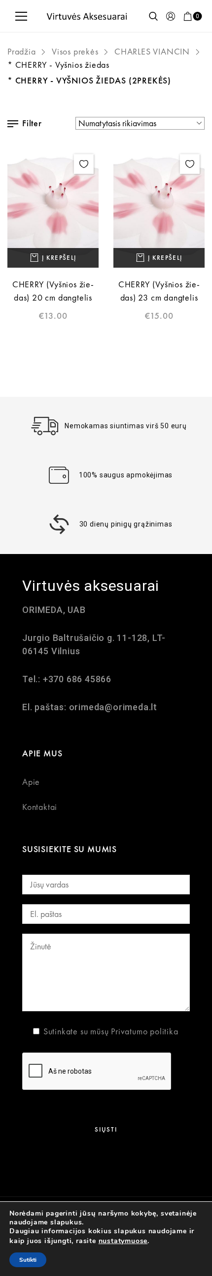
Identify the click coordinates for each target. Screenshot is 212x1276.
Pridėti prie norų (84, 164)
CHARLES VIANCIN (152, 51)
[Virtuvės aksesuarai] (87, 16)
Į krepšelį (59, 257)
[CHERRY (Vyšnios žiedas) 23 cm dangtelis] (159, 208)
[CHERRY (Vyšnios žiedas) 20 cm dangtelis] (53, 208)
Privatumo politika (144, 1031)
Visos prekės (75, 51)
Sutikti (27, 1260)
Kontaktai (39, 806)
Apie (31, 781)
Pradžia (21, 51)
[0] (187, 16)
